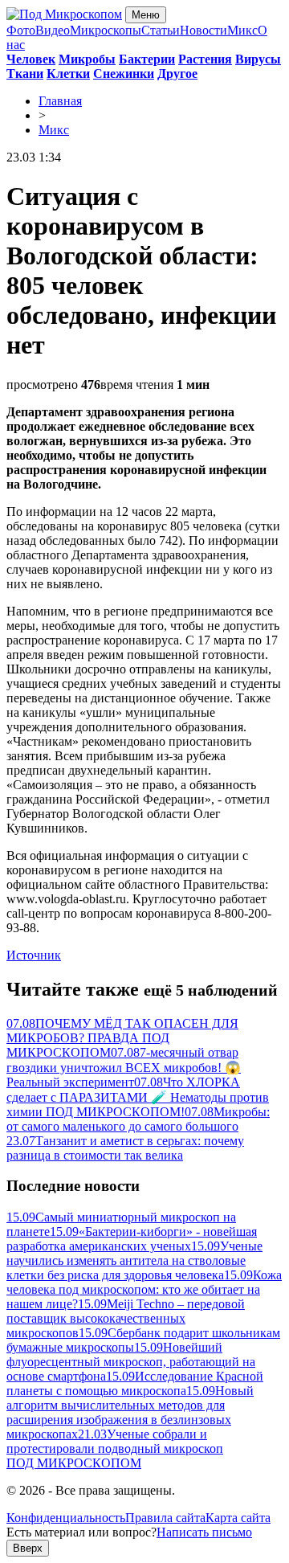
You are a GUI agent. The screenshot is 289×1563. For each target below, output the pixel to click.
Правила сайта (165, 1517)
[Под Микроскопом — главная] (64, 14)
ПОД (73, 1463)
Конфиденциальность (65, 1517)
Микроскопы (105, 30)
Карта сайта (238, 1517)
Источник (33, 955)
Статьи (160, 30)
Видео (52, 30)
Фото (20, 30)
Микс (242, 30)
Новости (203, 30)
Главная (60, 101)
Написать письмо (204, 1532)
